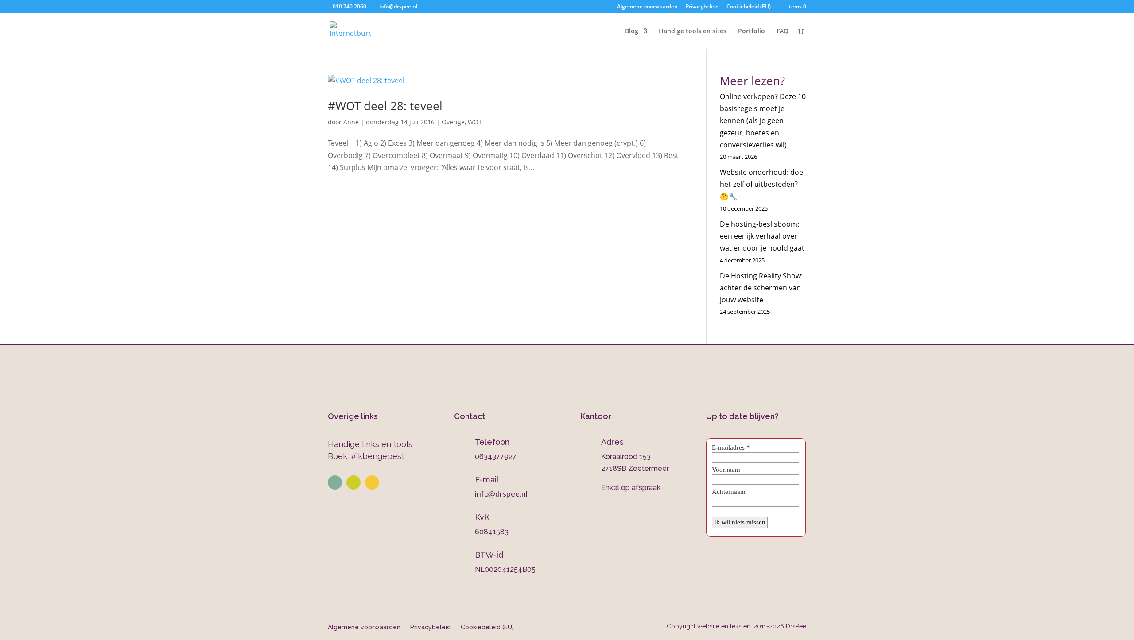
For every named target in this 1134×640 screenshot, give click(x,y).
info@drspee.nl (501, 493)
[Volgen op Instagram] (353, 482)
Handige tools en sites (692, 31)
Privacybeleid (702, 7)
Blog (631, 31)
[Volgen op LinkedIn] (335, 482)
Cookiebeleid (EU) (748, 7)
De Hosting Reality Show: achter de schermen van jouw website (761, 288)
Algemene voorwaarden (647, 7)
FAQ (782, 31)
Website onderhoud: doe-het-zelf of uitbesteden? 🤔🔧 (762, 184)
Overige (453, 122)
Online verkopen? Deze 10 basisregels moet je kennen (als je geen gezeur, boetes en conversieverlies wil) (763, 121)
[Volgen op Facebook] (372, 482)
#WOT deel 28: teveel (385, 106)
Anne (351, 122)
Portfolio (751, 31)
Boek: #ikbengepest (366, 456)
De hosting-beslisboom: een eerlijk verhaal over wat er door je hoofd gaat (762, 236)
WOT (475, 122)
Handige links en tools (370, 444)
